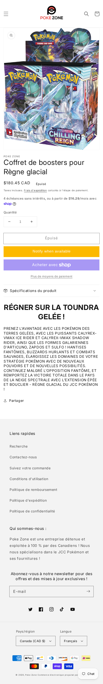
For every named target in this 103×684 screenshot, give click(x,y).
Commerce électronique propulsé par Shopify (62, 675)
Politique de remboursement (33, 490)
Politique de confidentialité (32, 511)
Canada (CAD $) (33, 641)
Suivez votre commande (30, 468)
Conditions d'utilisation (29, 479)
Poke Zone (31, 675)
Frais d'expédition (35, 190)
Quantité (10, 212)
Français (70, 641)
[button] (6, 14)
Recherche (19, 446)
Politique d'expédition (28, 500)
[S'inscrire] (88, 591)
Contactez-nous (23, 457)
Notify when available (52, 251)
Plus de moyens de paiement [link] (52, 276)
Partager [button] (16, 400)
